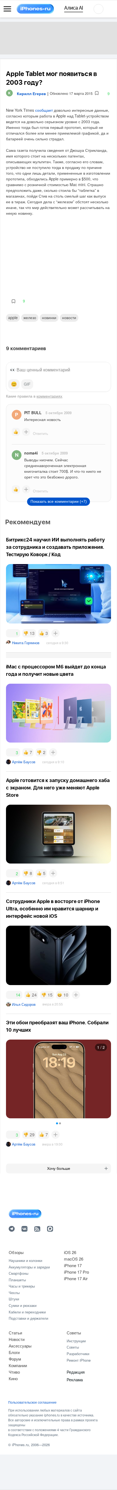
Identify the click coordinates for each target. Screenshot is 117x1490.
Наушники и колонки (25, 1260)
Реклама (75, 1379)
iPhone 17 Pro (76, 1272)
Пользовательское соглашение (32, 1402)
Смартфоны (18, 1273)
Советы (74, 1332)
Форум (15, 1359)
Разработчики (78, 1353)
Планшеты (17, 1279)
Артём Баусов (23, 761)
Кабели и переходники (27, 1312)
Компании (18, 1365)
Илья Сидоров (24, 1004)
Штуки (14, 1298)
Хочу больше (58, 1168)
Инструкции (76, 1340)
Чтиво (14, 1372)
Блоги (14, 1352)
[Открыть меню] (7, 9)
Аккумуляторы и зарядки (29, 1267)
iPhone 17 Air (76, 1278)
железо (29, 317)
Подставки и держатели (28, 1318)
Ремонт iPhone (79, 1360)
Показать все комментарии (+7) (58, 501)
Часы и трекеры (22, 1286)
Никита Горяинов (25, 642)
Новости (69, 317)
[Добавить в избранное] (97, 93)
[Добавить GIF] (27, 384)
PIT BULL (33, 412)
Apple (13, 317)
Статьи (15, 1332)
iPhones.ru (20, 1444)
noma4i (31, 453)
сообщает (44, 110)
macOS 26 (73, 1259)
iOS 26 (70, 1252)
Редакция (76, 1372)
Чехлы (14, 1292)
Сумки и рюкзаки (22, 1305)
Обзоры (16, 1252)
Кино (13, 1378)
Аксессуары (20, 1346)
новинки (49, 317)
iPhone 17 (73, 1265)
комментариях (49, 396)
